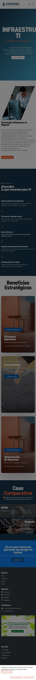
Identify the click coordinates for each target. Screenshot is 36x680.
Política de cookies (6, 672)
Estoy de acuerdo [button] (28, 677)
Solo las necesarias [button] (16, 677)
